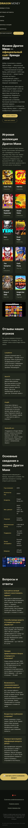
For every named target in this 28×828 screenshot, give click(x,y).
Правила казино (14, 804)
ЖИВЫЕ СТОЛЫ (5, 8)
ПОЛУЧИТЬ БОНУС (9, 120)
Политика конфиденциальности (14, 799)
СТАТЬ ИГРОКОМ (18, 33)
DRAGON (10, 3)
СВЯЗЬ (2, 20)
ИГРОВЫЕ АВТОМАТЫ (7, 12)
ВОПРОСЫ (3, 29)
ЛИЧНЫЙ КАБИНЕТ (6, 33)
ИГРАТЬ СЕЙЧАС (10, 115)
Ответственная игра (14, 808)
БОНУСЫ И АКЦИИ (5, 24)
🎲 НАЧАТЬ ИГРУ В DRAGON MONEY (14, 777)
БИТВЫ (2, 16)
